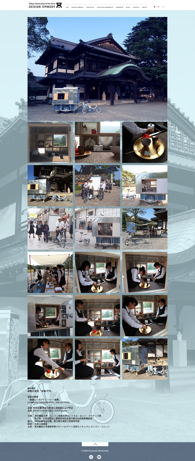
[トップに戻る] (95, 444)
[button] (50, 142)
